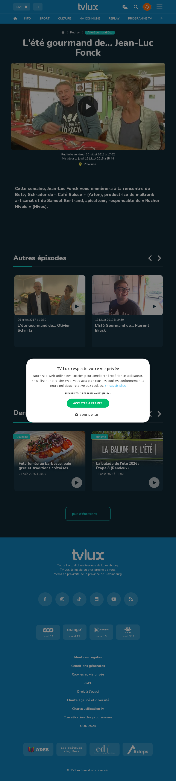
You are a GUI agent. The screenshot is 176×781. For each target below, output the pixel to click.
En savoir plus (115, 386)
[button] (88, 393)
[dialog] (88, 390)
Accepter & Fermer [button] (88, 403)
